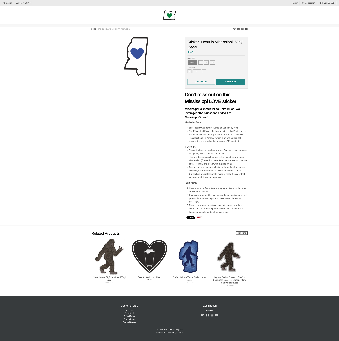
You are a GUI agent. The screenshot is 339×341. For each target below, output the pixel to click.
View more (242, 233)
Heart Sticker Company (173, 330)
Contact (209, 310)
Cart (328, 3)
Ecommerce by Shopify (173, 332)
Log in (295, 3)
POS (158, 332)
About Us (129, 310)
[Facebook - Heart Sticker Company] (238, 29)
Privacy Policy (129, 319)
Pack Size (191, 58)
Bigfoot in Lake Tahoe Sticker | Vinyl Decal (189, 278)
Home (93, 29)
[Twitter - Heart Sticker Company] (234, 29)
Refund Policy (129, 316)
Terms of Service (129, 322)
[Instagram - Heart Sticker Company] (242, 29)
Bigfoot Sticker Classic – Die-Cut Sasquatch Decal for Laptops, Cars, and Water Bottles (229, 280)
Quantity (191, 68)
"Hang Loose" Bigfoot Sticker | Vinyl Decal (109, 278)
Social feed (129, 313)
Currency (20, 3)
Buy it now (230, 82)
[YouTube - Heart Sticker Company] (246, 29)
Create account (308, 3)
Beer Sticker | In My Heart (149, 277)
